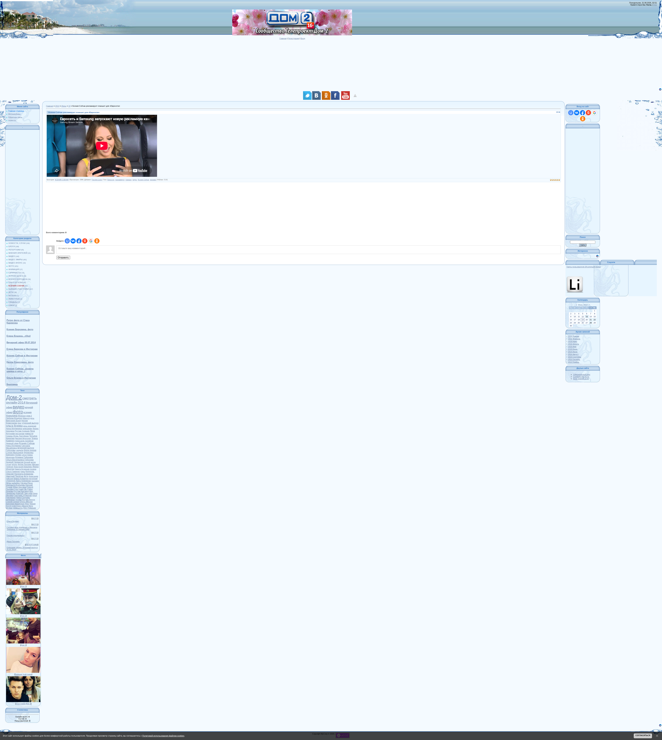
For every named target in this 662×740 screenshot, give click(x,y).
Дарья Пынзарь (23, 497)
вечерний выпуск (25, 448)
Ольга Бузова (13, 521)
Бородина (12, 384)
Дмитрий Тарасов (14, 476)
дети (26, 476)
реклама (153, 180)
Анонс (36, 428)
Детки (8, 483)
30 (571, 326)
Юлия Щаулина (19, 487)
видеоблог (10, 500)
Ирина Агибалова (21, 479)
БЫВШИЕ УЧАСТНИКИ (18, 289)
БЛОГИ (11, 246)
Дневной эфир (12, 443)
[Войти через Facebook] (79, 241)
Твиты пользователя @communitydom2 (583, 267)
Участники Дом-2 (23, 704)
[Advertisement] (103, 63)
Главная (283, 38)
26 (583, 323)
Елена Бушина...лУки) (19, 336)
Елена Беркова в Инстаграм (22, 349)
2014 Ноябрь (573, 362)
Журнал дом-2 (25, 416)
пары (23, 471)
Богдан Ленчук (28, 500)
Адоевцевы (28, 453)
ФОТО (11, 266)
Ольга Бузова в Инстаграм (21, 378)
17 (575, 320)
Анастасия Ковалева (23, 467)
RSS (655, 5)
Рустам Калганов (21, 491)
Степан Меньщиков (14, 453)
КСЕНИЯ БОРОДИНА (17, 279)
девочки (10, 474)
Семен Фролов (26, 502)
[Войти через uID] (67, 241)
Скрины (9, 436)
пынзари (35, 481)
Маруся (26, 418)
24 (575, 323)
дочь (32, 418)
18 (579, 320)
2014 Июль (573, 352)
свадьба (19, 450)
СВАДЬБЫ (13, 302)
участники (18, 489)
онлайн (11, 402)
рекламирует (119, 180)
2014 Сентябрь (574, 357)
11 (579, 317)
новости (29, 433)
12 (583, 317)
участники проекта (20, 506)
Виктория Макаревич (15, 504)
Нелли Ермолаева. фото (20, 362)
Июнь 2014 (583, 305)
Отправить (63, 257)
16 (571, 320)
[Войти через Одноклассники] (96, 241)
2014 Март (572, 341)
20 (587, 320)
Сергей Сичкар (12, 502)
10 (575, 317)
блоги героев (30, 450)
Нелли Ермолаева (17, 421)
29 (595, 323)
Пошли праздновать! (16, 535)
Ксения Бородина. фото (20, 329)
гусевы (19, 500)
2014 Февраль (574, 339)
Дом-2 (14, 397)
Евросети (110, 180)
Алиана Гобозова (24, 457)
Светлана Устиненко (23, 495)
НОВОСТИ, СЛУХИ (17, 243)
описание (27, 428)
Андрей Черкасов (14, 462)
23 (571, 323)
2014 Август (573, 354)
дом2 (27, 504)
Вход (303, 38)
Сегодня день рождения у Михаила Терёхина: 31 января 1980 (22, 528)
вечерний (33, 479)
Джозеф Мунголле (23, 438)
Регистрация (293, 38)
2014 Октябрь (574, 359)
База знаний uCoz (581, 379)
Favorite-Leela (97, 180)
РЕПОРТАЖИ (14, 250)
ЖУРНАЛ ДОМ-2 (15, 276)
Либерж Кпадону (14, 418)
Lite (25, 489)
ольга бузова (14, 425)
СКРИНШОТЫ (14, 273)
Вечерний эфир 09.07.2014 (21, 342)
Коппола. (30, 471)
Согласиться (642, 735)
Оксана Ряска (26, 483)
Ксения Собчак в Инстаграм (22, 355)
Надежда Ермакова (23, 474)
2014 (22, 402)
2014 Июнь (573, 349)
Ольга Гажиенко (13, 471)
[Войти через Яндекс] (84, 241)
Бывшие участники (23, 674)
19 (69, 106)
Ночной (27, 462)
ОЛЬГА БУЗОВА (15, 282)
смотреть (29, 398)
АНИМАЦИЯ (13, 269)
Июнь (63, 106)
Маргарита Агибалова (15, 485)
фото (18, 411)
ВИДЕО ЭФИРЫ (15, 260)
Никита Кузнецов (22, 469)
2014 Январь (573, 336)
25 (579, 323)
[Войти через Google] (91, 241)
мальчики (16, 483)
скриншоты (18, 508)
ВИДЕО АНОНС (15, 263)
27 (587, 323)
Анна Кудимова (23, 481)
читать (14, 464)
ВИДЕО (11, 256)
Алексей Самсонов (24, 493)
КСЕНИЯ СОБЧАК (16, 286)
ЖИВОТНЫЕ (14, 299)
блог (19, 423)
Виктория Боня (13, 420)
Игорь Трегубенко (21, 436)
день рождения (29, 426)
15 (595, 317)
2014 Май (572, 347)
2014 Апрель (573, 344)
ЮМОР (11, 305)
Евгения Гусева (13, 455)
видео (18, 406)
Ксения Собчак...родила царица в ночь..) (20, 370)
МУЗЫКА (12, 296)
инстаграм (19, 434)
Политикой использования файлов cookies (163, 736)
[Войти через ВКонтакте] (73, 241)
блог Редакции (29, 508)
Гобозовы (11, 450)
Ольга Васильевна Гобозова (20, 460)
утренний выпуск (30, 423)
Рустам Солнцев (22, 431)
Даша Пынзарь (13, 541)
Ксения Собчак (27, 443)
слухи (24, 455)
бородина (10, 431)
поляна (33, 469)
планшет (129, 180)
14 (591, 317)
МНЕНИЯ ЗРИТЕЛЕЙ (17, 253)
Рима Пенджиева (13, 446)
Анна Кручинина (14, 428)
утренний (10, 481)
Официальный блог (581, 374)
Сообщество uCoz (581, 377)
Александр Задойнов (24, 441)
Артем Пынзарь (25, 464)
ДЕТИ (10, 292)
